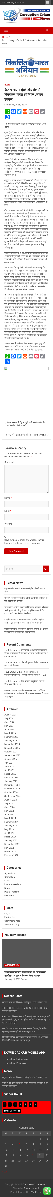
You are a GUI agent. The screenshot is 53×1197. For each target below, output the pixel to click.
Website (8, 523)
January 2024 (10, 825)
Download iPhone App (16, 1063)
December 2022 (12, 844)
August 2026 (10, 714)
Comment (9, 462)
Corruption (9, 877)
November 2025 (12, 748)
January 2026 (10, 740)
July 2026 (9, 718)
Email (7, 510)
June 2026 (9, 722)
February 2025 (11, 777)
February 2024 (11, 822)
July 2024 (9, 803)
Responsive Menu (48, 2)
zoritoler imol (10, 650)
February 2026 (11, 737)
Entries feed (10, 917)
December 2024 (12, 785)
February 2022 (11, 855)
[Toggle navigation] (6, 30)
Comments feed (12, 921)
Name (8, 497)
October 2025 (11, 751)
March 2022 (10, 851)
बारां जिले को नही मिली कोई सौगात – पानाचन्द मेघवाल (25, 434)
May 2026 (9, 725)
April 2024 (9, 814)
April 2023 (9, 833)
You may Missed (15, 935)
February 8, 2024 (12, 105)
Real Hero (9, 895)
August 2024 (10, 799)
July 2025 (9, 762)
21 (33, 1155)
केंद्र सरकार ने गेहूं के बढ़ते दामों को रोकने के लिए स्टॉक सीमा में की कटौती (26, 424)
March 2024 (10, 818)
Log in (7, 913)
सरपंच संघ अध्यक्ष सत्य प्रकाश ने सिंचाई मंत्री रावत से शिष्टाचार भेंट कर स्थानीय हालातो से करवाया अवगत (26, 653)
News (7, 85)
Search (46, 569)
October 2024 (11, 792)
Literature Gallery (12, 884)
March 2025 (10, 774)
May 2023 (9, 829)
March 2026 (10, 733)
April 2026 (9, 729)
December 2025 (12, 744)
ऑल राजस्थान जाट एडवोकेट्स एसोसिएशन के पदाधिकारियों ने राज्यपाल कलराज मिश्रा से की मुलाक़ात (26, 693)
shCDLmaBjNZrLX (13, 672)
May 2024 (9, 811)
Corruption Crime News (34, 1184)
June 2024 (9, 807)
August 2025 (10, 759)
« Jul (4, 1171)
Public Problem (11, 891)
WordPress (36, 1192)
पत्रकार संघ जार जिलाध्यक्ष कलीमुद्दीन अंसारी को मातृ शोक (24, 1002)
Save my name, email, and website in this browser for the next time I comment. (24, 541)
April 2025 (9, 770)
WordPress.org (11, 924)
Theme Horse (30, 1188)
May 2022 (9, 848)
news (24, 105)
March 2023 (10, 836)
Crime (7, 880)
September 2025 (12, 755)
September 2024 (12, 796)
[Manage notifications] (46, 1190)
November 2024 (12, 788)
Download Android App (17, 1059)
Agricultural (9, 873)
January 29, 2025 (12, 979)
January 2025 (10, 781)
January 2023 (10, 840)
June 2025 (9, 766)
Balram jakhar (11, 690)
